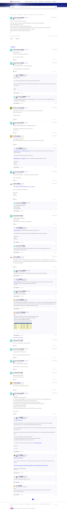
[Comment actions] (56, 49)
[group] (49, 35)
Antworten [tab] (13, 46)
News (36, 1)
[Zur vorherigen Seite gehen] (31, 499)
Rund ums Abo (31, 14)
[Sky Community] (15, 1)
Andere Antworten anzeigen (18, 337)
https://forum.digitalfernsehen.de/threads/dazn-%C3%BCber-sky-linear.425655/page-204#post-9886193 (31, 465)
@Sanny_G (21, 457)
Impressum (11, 505)
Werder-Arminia (26, 186)
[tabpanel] (33, 274)
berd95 (33, 186)
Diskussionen (41, 1)
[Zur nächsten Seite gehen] (37, 499)
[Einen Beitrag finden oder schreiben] (55, 7)
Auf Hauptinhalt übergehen (5, 0)
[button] (15, 93)
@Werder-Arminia (17, 158)
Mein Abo (25, 14)
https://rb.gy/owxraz (37, 442)
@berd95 (23, 158)
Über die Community (29, 1)
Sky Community (13, 14)
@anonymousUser (17, 150)
